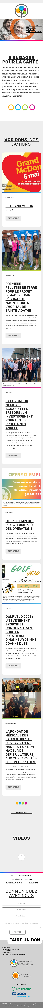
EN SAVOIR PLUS (13, 218)
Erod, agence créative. (30, 1006)
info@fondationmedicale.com (16, 954)
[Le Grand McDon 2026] (21, 172)
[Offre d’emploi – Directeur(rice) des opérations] (21, 487)
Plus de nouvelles (21, 812)
